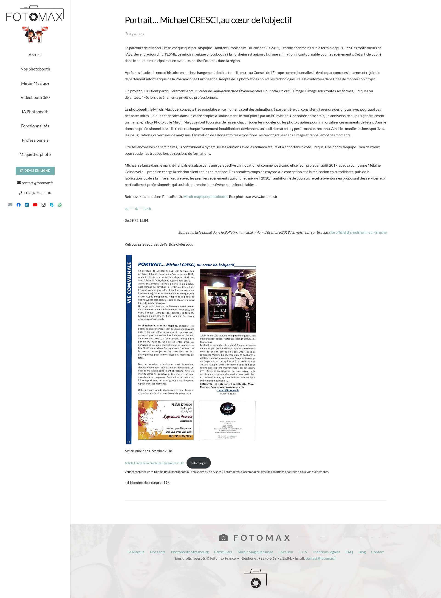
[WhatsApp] (60, 205)
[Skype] (52, 205)
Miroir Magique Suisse (255, 552)
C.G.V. (303, 552)
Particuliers (223, 552)
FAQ (349, 552)
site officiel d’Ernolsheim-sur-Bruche (358, 232)
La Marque (135, 552)
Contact (377, 552)
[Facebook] (18, 205)
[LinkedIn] (27, 205)
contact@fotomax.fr (37, 182)
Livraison (286, 552)
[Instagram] (43, 205)
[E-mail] (10, 205)
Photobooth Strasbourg (190, 552)
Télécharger (198, 463)
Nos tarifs (157, 552)
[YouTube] (35, 205)
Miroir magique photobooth (205, 196)
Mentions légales (326, 552)
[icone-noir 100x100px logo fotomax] (256, 578)
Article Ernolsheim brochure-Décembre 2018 (154, 463)
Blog (362, 552)
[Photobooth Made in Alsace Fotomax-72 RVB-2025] (35, 34)
